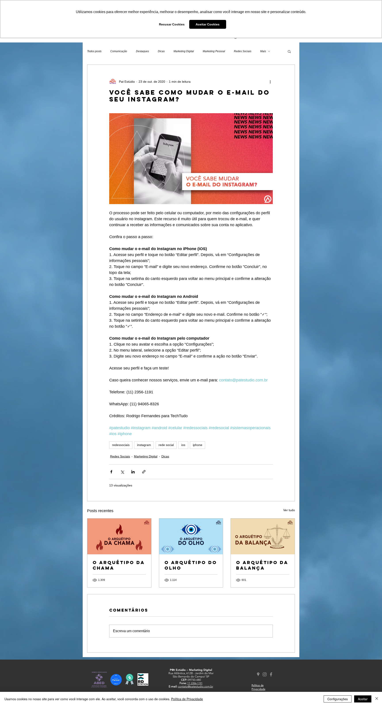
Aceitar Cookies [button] (208, 24)
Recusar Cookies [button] (172, 24)
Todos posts (94, 51)
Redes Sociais (242, 51)
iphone (197, 445)
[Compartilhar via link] (144, 472)
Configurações (337, 699)
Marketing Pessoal (214, 51)
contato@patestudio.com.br (195, 686)
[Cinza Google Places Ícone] (258, 674)
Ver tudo (289, 510)
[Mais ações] (270, 81)
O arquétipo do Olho (190, 565)
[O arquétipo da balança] (263, 536)
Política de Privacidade (187, 699)
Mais (263, 51)
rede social (166, 445)
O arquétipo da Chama (119, 565)
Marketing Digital (184, 51)
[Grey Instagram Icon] (264, 674)
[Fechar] (376, 698)
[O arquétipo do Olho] (191, 536)
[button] (289, 51)
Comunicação (118, 51)
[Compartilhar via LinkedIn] (133, 472)
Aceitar (363, 699)
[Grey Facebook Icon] (271, 674)
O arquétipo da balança (262, 565)
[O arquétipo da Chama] (119, 536)
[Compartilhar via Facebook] (111, 472)
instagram (144, 445)
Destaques (142, 51)
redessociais (121, 445)
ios (183, 445)
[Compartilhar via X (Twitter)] (122, 472)
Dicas (161, 51)
